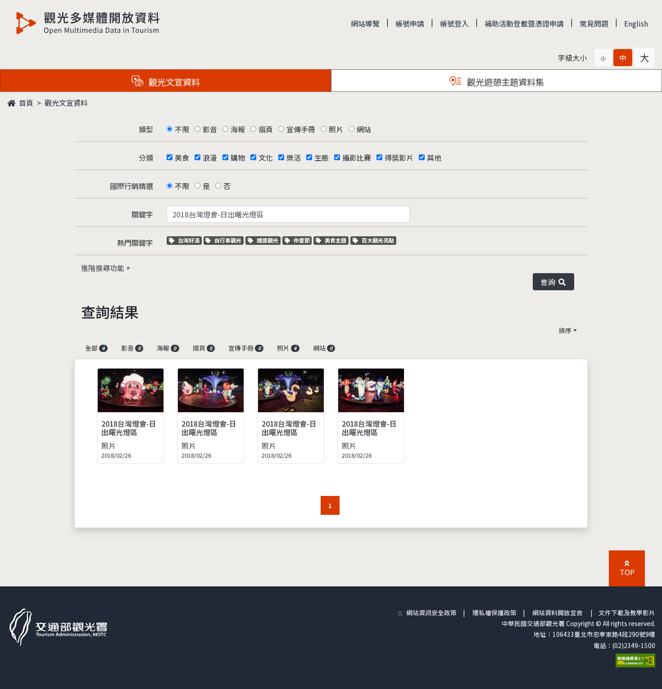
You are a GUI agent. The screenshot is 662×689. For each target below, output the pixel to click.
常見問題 (594, 23)
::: (400, 612)
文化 (265, 157)
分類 (146, 157)
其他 (434, 157)
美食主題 (336, 240)
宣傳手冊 (300, 129)
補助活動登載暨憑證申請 (524, 23)
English (636, 23)
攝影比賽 (356, 157)
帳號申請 (409, 23)
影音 (210, 129)
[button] (603, 57)
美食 (182, 157)
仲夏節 (302, 240)
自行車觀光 (227, 240)
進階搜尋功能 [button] (103, 267)
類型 (146, 129)
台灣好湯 (189, 240)
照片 (336, 129)
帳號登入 (454, 23)
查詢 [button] (549, 281)
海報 (238, 129)
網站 (364, 129)
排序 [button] (565, 330)
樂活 (293, 157)
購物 (238, 157)
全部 (94, 347)
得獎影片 (399, 157)
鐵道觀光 (268, 240)
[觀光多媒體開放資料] (88, 23)
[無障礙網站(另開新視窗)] (635, 659)
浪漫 (210, 157)
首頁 (25, 102)
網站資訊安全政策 (431, 612)
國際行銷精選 (131, 185)
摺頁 (265, 129)
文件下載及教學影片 (627, 612)
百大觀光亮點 (377, 240)
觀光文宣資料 (66, 102)
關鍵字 (142, 214)
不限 (182, 129)
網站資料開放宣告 (557, 612)
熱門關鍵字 (135, 242)
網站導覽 (365, 23)
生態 (321, 157)
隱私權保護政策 (494, 612)
